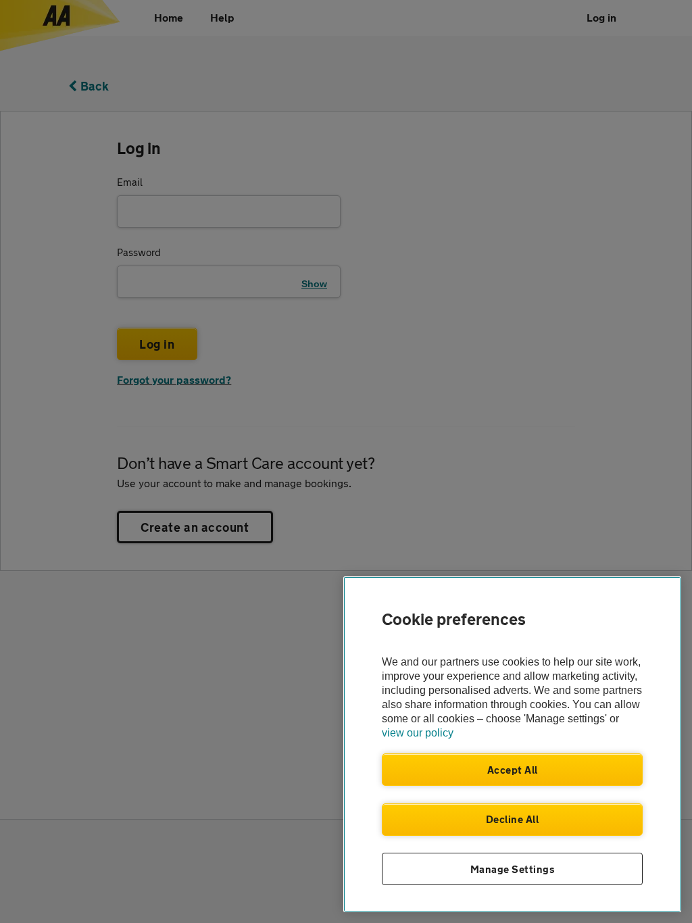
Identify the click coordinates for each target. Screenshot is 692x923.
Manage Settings (512, 869)
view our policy (417, 733)
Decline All (512, 819)
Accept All (512, 770)
